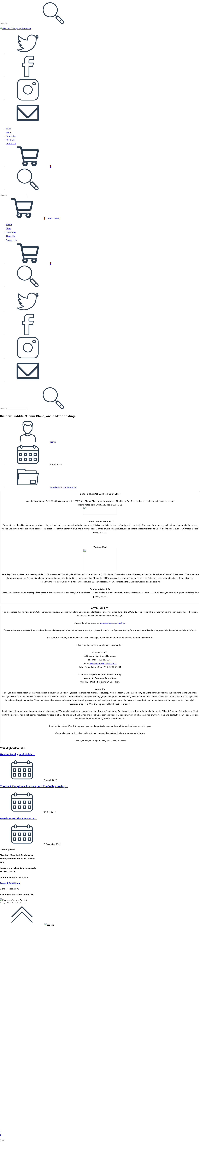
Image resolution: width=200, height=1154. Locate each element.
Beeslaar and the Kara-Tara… (18, 818)
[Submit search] (53, 398)
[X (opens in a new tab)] (28, 53)
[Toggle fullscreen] (12, 1147)
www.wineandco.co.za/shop (112, 623)
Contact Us (11, 240)
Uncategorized (70, 487)
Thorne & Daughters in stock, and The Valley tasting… (34, 786)
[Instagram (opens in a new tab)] (28, 100)
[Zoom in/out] (4, 1147)
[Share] (20, 1147)
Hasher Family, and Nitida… (17, 754)
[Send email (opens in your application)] (28, 123)
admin (53, 442)
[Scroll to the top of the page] (22, 925)
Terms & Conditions (10, 883)
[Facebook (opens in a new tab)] (28, 77)
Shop (8, 228)
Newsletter (11, 232)
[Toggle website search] (28, 189)
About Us (10, 236)
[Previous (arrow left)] (4, 1151)
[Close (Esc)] (28, 1147)
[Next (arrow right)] (12, 1151)
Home (9, 224)
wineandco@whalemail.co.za (103, 663)
